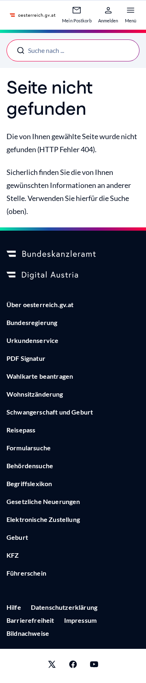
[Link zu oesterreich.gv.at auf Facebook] (73, 666)
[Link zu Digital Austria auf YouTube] (94, 666)
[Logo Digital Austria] (73, 275)
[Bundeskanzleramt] (73, 254)
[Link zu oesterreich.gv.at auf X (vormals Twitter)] (52, 666)
